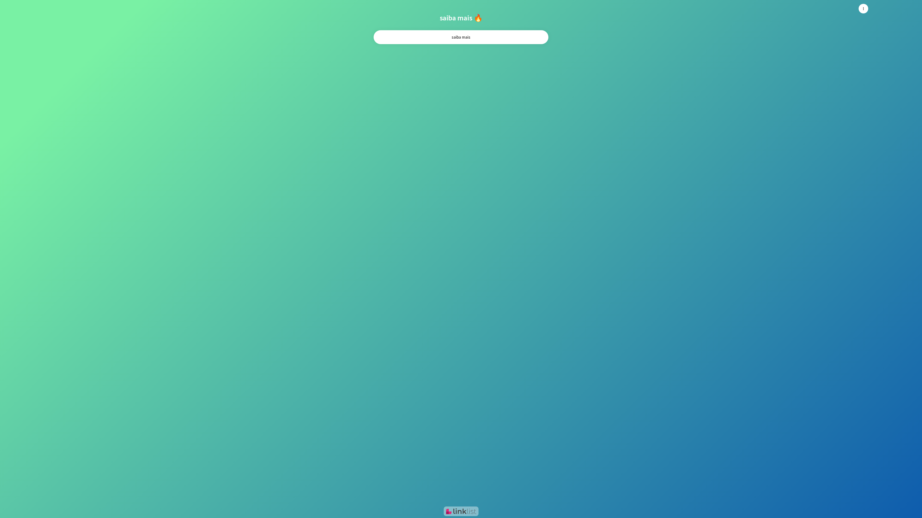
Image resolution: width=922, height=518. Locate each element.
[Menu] (863, 8)
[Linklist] (461, 511)
